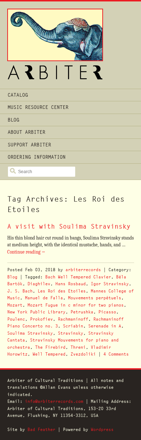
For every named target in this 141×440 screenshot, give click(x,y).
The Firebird (50, 347)
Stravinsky (70, 333)
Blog (13, 119)
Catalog (18, 95)
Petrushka (81, 311)
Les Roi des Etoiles (62, 291)
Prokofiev (41, 319)
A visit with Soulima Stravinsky (69, 226)
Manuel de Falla (44, 297)
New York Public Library (36, 311)
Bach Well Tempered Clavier (78, 277)
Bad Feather (41, 429)
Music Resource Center (38, 107)
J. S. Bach (20, 291)
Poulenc (16, 319)
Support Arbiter (29, 144)
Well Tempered (49, 354)
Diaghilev (38, 283)
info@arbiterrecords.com (54, 401)
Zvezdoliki (83, 354)
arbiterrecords (83, 269)
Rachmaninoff (73, 319)
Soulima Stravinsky (30, 333)
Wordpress (102, 429)
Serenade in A (104, 326)
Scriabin (73, 326)
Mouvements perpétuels (94, 297)
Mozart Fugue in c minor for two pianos (75, 305)
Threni (78, 347)
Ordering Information (36, 157)
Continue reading (26, 252)
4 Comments (116, 354)
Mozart (14, 305)
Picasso (107, 311)
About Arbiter (26, 132)
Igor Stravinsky (110, 283)
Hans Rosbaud (70, 283)
